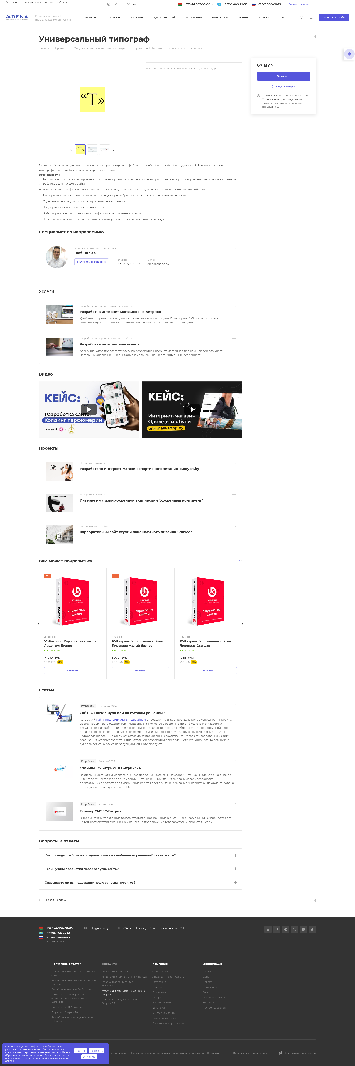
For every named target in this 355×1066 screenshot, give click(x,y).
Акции (207, 971)
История (157, 997)
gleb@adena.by (158, 264)
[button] (239, 560)
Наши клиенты (161, 1002)
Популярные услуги (66, 964)
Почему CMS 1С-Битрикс (102, 811)
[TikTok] (312, 929)
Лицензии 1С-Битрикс (115, 971)
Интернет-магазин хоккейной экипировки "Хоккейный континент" (141, 500)
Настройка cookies (214, 1007)
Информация (212, 964)
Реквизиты (159, 992)
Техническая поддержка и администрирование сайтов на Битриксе (71, 998)
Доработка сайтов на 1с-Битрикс (71, 989)
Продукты (109, 964)
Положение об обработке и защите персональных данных (167, 1052)
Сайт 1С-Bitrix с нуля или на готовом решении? (122, 713)
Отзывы (157, 986)
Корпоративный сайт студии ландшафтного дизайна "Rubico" (136, 532)
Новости (208, 981)
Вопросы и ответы (214, 997)
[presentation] (71, 149)
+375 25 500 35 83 (128, 264)
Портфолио (210, 986)
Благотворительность (165, 1017)
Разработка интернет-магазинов (109, 344)
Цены (206, 976)
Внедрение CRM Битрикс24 (68, 1006)
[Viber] (129, 4)
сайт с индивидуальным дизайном (121, 719)
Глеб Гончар (85, 253)
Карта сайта (214, 1052)
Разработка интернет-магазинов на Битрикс (120, 312)
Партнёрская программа (168, 1023)
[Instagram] (109, 4)
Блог (205, 992)
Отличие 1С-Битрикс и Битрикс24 (110, 768)
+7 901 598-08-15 (269, 4)
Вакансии (158, 1007)
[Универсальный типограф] (92, 99)
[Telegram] (115, 4)
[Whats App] (303, 929)
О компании (160, 971)
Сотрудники (159, 981)
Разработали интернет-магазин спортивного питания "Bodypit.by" (140, 469)
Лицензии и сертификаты (168, 976)
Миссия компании (163, 1012)
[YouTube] (122, 4)
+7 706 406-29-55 (235, 4)
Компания (160, 964)
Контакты (208, 1002)
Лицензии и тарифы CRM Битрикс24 (124, 976)
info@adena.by (99, 928)
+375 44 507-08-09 (197, 4)
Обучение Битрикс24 (64, 1012)
